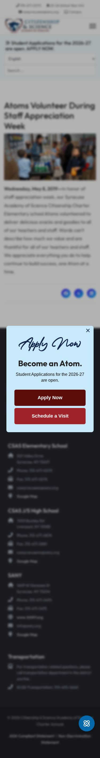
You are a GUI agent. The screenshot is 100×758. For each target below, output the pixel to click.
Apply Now (50, 397)
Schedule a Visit (50, 416)
